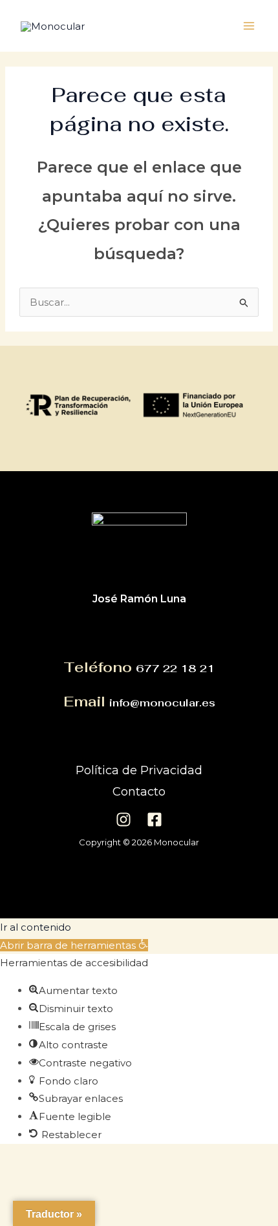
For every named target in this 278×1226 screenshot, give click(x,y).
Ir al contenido (35, 927)
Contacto (139, 792)
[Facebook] (154, 819)
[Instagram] (123, 819)
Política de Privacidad (139, 770)
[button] (74, 945)
